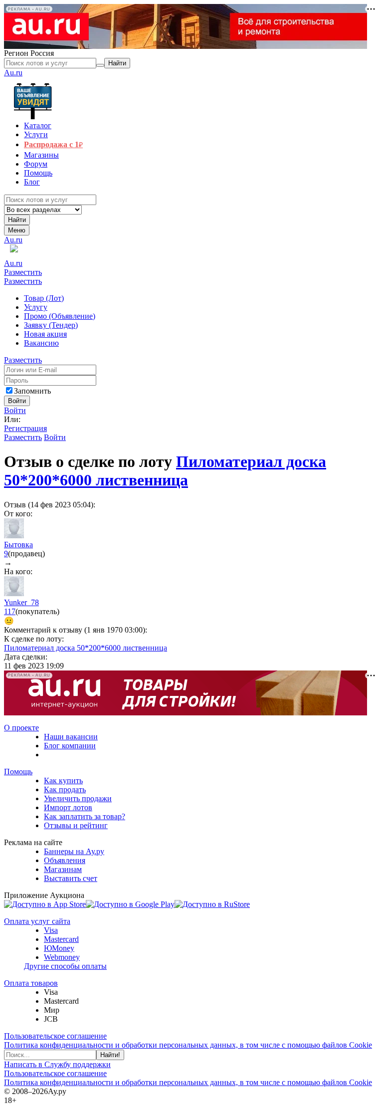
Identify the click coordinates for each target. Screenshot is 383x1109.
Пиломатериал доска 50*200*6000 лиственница (165, 470)
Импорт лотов (68, 807)
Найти (17, 219)
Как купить (63, 780)
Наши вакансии (71, 736)
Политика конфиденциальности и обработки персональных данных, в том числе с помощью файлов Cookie (188, 1045)
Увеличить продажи (78, 798)
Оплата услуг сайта (37, 921)
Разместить (23, 272)
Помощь (18, 771)
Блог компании (70, 745)
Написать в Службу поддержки (57, 1064)
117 (9, 611)
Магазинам (63, 869)
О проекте (21, 727)
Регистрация (25, 428)
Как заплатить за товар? (84, 816)
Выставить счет (70, 878)
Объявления (64, 860)
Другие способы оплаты (65, 966)
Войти (15, 410)
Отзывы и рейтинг (76, 825)
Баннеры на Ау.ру (74, 851)
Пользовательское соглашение (55, 1036)
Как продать (65, 789)
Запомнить (32, 391)
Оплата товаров (31, 983)
